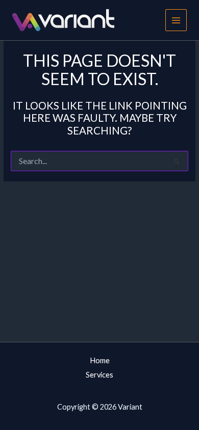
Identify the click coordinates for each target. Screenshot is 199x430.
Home (100, 360)
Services (99, 374)
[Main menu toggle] (176, 20)
